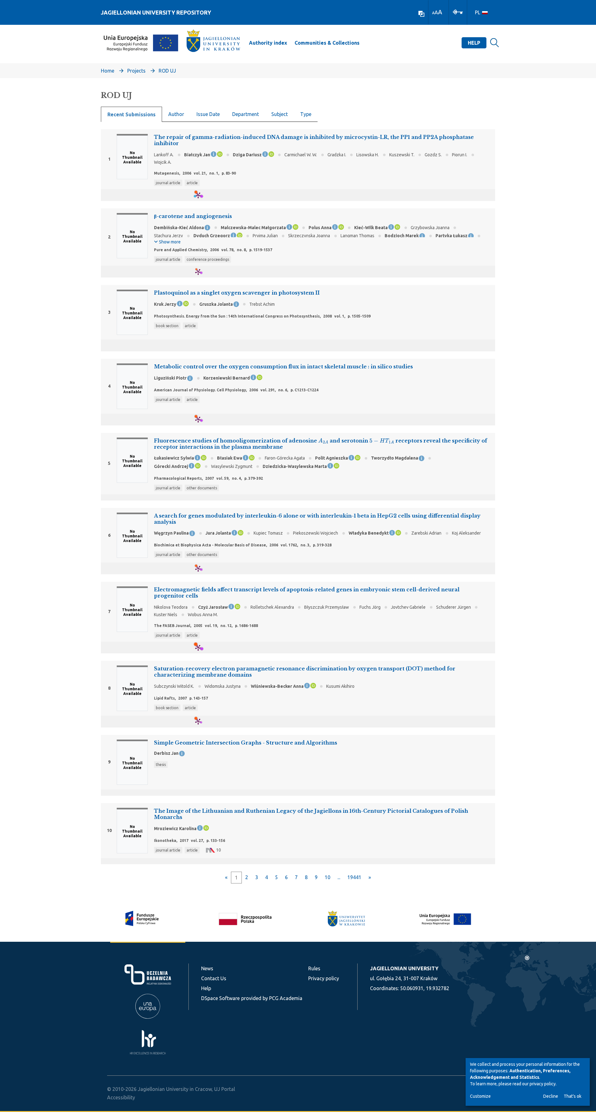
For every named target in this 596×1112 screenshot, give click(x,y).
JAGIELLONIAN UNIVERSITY (404, 968)
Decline (550, 1096)
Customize (480, 1096)
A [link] (433, 13)
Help (474, 43)
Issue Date (208, 114)
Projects (136, 70)
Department (245, 114)
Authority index (268, 43)
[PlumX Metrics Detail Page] (202, 195)
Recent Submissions (131, 114)
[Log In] (458, 11)
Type (305, 114)
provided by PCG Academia (271, 998)
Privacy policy (323, 978)
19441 (354, 877)
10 (327, 877)
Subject (279, 114)
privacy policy (543, 1083)
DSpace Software (220, 998)
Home (107, 70)
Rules (314, 968)
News (207, 968)
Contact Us (213, 978)
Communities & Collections (327, 43)
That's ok (572, 1096)
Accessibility (121, 1097)
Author (176, 114)
